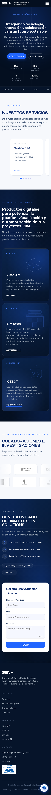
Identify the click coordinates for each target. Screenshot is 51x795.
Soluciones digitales (10, 703)
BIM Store (6, 735)
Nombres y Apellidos (15, 600)
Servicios (6, 699)
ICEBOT (5, 730)
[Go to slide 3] (26, 178)
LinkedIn (5, 739)
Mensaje (10, 623)
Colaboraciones (9, 708)
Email (8, 611)
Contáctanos (36, 56)
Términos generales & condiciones (15, 790)
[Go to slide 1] (21, 178)
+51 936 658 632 (9, 757)
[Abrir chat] (44, 788)
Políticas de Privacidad (39, 790)
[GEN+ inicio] (25, 672)
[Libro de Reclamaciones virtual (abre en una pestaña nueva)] (9, 769)
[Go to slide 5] (30, 178)
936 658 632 (10, 572)
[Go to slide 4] (28, 178)
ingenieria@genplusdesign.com (17, 565)
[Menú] (47, 3)
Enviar (25, 644)
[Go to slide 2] (23, 178)
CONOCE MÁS (16, 56)
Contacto (6, 712)
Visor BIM (6, 726)
